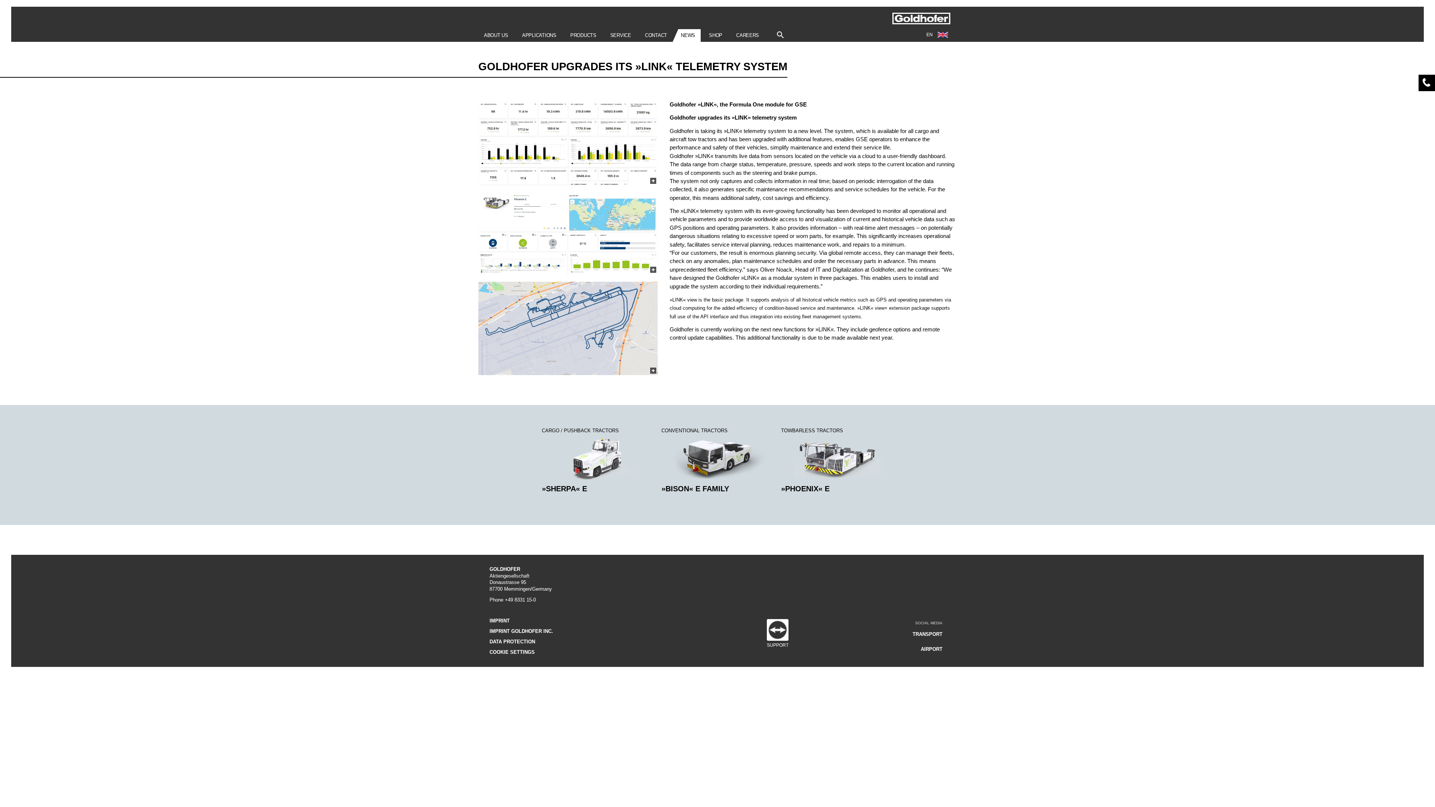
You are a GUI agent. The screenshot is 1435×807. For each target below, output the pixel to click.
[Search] (780, 33)
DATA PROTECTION (512, 641)
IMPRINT (500, 621)
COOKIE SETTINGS (512, 652)
